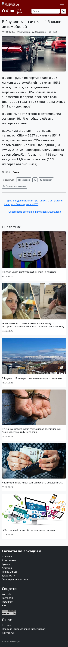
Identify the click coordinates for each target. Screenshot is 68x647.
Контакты (8, 632)
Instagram (7, 601)
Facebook (25, 180)
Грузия (16, 172)
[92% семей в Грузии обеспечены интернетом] (34, 510)
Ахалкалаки (9, 560)
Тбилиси (7, 556)
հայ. (19, 9)
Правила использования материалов (23, 628)
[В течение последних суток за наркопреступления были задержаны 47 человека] (34, 407)
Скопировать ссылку (15, 186)
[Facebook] (3, 11)
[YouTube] (12, 11)
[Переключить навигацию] (62, 4)
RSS (4, 605)
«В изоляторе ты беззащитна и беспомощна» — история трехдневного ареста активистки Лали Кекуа (33, 325)
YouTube (7, 594)
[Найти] (63, 11)
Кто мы (6, 625)
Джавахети (8, 575)
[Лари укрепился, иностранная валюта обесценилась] (34, 461)
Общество (40, 32)
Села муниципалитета (15, 579)
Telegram (47, 180)
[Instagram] (7, 11)
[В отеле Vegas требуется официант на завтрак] (34, 249)
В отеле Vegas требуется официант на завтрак (29, 271)
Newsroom (25, 32)
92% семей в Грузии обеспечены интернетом (28, 530)
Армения (7, 567)
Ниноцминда (9, 571)
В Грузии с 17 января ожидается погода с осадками (32, 378)
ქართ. (20, 12)
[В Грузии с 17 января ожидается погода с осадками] (34, 356)
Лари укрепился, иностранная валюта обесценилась (32, 482)
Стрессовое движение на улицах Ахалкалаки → (36, 211)
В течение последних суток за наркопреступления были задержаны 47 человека (31, 430)
